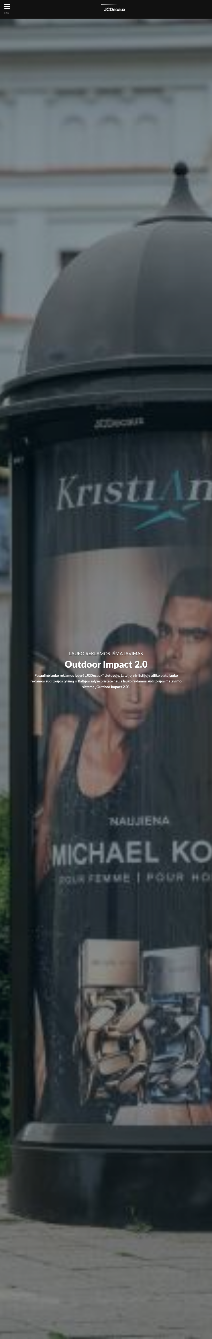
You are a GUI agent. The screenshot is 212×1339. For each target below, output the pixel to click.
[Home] (113, 8)
